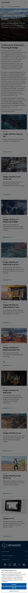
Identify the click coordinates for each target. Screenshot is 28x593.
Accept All (14, 584)
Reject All (14, 587)
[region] (14, 580)
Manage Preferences (14, 591)
